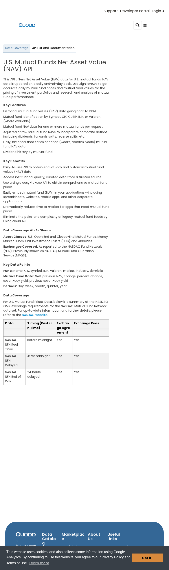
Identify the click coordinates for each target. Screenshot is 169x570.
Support (111, 11)
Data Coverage (17, 48)
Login (156, 11)
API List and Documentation (53, 48)
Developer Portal (135, 11)
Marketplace (73, 536)
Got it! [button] (147, 558)
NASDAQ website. (35, 315)
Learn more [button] (39, 563)
